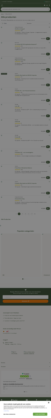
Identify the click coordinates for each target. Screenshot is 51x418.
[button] (9, 414)
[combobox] (48, 402)
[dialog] (25, 409)
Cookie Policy (6, 410)
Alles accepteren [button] (40, 414)
